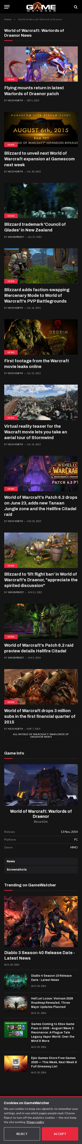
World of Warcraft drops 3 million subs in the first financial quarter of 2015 (39, 716)
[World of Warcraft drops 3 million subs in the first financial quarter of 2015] (41, 686)
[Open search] (75, 7)
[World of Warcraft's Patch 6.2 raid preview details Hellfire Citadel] (41, 621)
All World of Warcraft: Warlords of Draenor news (41, 735)
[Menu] (7, 7)
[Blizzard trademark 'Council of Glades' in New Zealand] (41, 200)
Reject (22, 1134)
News (11, 79)
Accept (60, 1134)
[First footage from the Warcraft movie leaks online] (41, 336)
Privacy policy (35, 1122)
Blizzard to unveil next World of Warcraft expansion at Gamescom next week (39, 159)
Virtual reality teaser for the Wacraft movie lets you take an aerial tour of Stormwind (35, 432)
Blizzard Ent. (41, 821)
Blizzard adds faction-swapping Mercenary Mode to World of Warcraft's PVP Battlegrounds (36, 295)
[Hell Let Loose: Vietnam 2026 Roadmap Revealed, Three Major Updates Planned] (15, 1004)
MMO (74, 847)
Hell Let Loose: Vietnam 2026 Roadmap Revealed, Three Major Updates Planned (52, 1003)
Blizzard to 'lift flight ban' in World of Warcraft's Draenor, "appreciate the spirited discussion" (41, 580)
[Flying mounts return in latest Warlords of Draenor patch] (41, 64)
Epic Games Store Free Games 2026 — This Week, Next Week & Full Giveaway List (54, 1062)
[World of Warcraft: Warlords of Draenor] (41, 785)
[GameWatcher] (41, 7)
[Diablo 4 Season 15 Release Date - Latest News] (15, 981)
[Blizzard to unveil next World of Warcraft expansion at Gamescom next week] (41, 129)
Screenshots (17, 869)
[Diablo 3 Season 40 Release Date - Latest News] (41, 921)
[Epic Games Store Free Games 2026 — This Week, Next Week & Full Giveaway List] (15, 1064)
